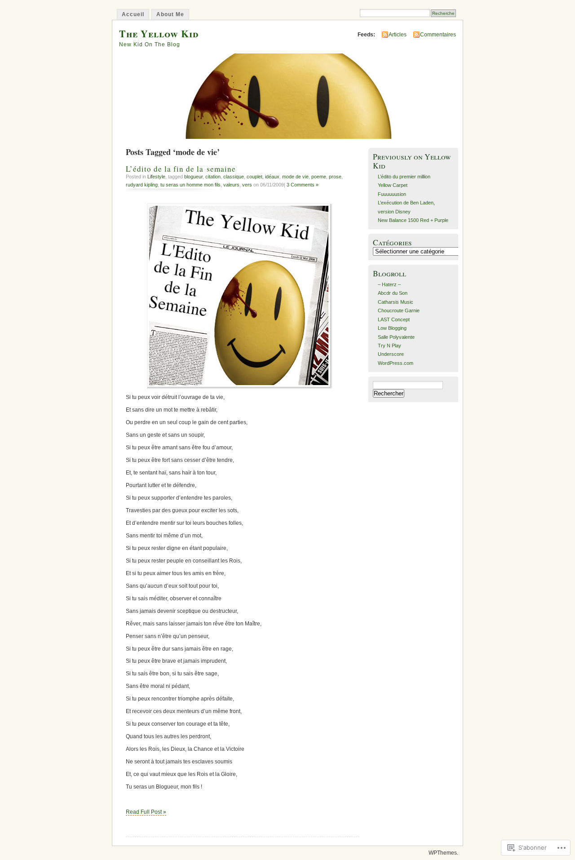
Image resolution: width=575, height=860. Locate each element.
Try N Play (389, 345)
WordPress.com (395, 363)
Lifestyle (156, 176)
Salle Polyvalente (396, 337)
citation (213, 176)
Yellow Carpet (392, 185)
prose (335, 176)
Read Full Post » (146, 812)
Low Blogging (392, 328)
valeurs (231, 184)
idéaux (272, 176)
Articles (398, 34)
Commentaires (438, 34)
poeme (318, 176)
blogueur (193, 176)
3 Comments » (302, 184)
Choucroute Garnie (399, 310)
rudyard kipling (142, 184)
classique (233, 176)
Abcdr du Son (392, 293)
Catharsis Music (395, 302)
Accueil (133, 14)
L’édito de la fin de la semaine (181, 169)
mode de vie (295, 176)
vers (247, 184)
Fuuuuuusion (392, 194)
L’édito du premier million (404, 176)
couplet (254, 176)
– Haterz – (389, 284)
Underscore (391, 354)
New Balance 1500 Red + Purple (413, 220)
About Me (170, 14)
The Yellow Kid (159, 33)
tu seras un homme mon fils (190, 184)
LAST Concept (394, 319)
